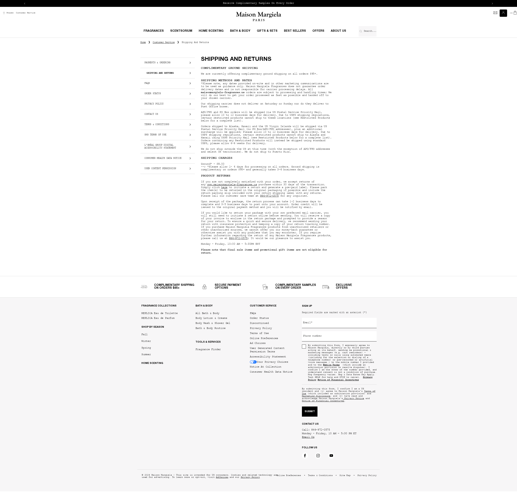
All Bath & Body (207, 313)
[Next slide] (492, 3)
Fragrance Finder (208, 349)
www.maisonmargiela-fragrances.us (232, 184)
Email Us (308, 437)
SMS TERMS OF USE (155, 135)
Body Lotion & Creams (211, 318)
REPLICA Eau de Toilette (159, 313)
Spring (146, 348)
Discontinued (259, 323)
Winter (146, 341)
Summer (146, 354)
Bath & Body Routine (210, 328)
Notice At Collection (265, 367)
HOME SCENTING (152, 363)
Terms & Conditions (156, 125)
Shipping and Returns (160, 73)
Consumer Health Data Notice (163, 158)
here (224, 187)
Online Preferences (264, 338)
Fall (144, 334)
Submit (310, 411)
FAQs (147, 83)
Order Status (152, 94)
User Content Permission (160, 169)
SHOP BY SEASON (152, 327)
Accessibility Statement (268, 357)
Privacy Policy (261, 328)
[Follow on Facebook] (305, 456)
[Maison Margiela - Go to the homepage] (258, 16)
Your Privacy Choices (272, 362)
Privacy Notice (353, 399)
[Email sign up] (495, 13)
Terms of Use (259, 333)
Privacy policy (154, 104)
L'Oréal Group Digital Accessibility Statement (160, 146)
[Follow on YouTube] (331, 456)
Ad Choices (258, 343)
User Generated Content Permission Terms (267, 350)
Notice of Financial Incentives (323, 401)
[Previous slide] (24, 3)
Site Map (344, 476)
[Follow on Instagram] (318, 456)
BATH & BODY (204, 306)
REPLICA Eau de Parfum (157, 318)
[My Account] (504, 13)
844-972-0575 (269, 196)
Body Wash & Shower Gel (212, 323)
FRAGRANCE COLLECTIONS (159, 306)
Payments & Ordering (157, 63)
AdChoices (222, 477)
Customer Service (25, 13)
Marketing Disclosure (316, 396)
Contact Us (151, 114)
